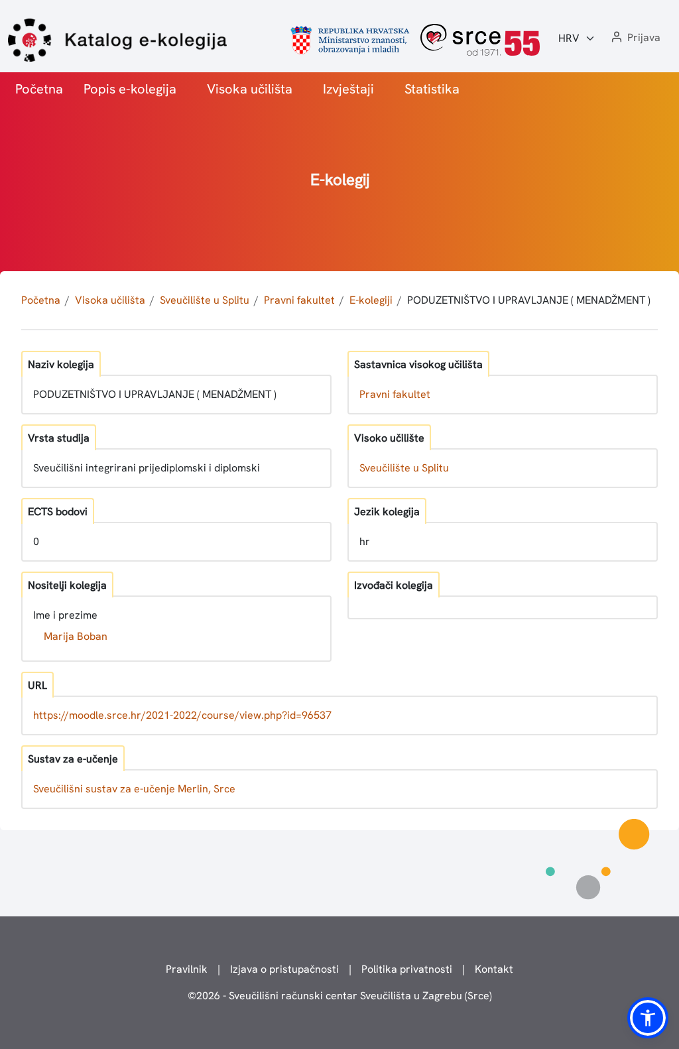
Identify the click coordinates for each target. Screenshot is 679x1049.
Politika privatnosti (406, 969)
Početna (39, 88)
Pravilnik (187, 969)
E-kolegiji (371, 300)
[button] (634, 38)
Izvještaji (348, 88)
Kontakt (494, 969)
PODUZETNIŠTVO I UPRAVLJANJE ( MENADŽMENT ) (528, 300)
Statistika (432, 88)
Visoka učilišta (249, 88)
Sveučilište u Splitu (204, 300)
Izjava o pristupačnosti (284, 969)
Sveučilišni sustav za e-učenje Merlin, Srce (134, 789)
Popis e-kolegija (130, 88)
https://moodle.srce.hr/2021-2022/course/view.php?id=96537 (182, 715)
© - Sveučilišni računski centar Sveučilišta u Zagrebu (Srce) (340, 996)
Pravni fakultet (299, 300)
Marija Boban (75, 636)
